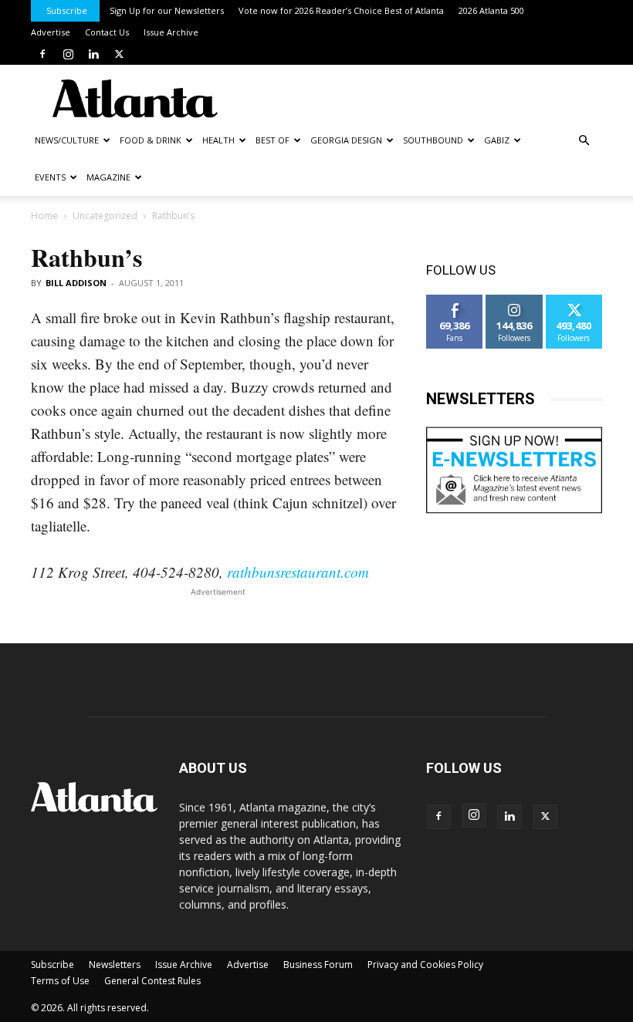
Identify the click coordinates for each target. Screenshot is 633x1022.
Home (44, 215)
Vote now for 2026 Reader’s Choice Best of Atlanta (341, 10)
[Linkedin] (93, 54)
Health (218, 140)
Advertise (50, 32)
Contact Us (107, 32)
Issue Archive (171, 32)
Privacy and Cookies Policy (425, 964)
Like (455, 300)
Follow (514, 300)
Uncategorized (105, 215)
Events (50, 177)
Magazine (108, 177)
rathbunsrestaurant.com (298, 572)
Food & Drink (150, 140)
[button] (583, 140)
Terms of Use (60, 980)
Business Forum (318, 964)
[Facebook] (42, 54)
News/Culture (67, 140)
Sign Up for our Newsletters (167, 10)
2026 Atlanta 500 (491, 10)
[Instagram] (68, 54)
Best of (272, 140)
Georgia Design (346, 140)
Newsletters (114, 964)
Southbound (433, 140)
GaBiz (496, 140)
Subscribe (66, 10)
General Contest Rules (152, 980)
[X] (118, 54)
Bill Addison (76, 282)
